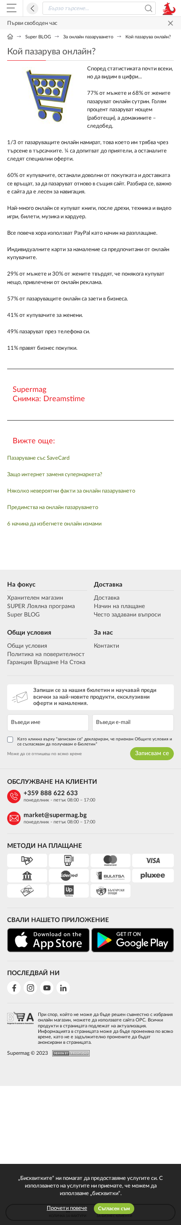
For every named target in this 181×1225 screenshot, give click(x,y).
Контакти (106, 646)
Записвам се (152, 753)
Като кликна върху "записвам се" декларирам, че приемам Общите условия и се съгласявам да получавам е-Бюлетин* (94, 741)
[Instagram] (30, 987)
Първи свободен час (32, 23)
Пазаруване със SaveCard (38, 458)
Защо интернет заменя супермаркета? (54, 474)
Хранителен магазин (35, 598)
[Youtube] (46, 987)
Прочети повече (67, 1208)
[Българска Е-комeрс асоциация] (20, 1026)
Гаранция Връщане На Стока (46, 662)
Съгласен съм (114, 1208)
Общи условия (29, 633)
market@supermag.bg (55, 815)
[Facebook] (14, 987)
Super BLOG (38, 37)
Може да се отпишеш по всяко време (44, 754)
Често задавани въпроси (127, 615)
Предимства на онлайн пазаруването (52, 507)
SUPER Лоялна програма (41, 606)
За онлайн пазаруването (88, 37)
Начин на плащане (119, 606)
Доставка (108, 585)
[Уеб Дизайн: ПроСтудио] (69, 1053)
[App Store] (48, 940)
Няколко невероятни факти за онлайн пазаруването (71, 491)
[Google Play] (132, 940)
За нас (103, 633)
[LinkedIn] (63, 987)
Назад (32, 8)
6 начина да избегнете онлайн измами (54, 524)
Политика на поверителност (46, 654)
